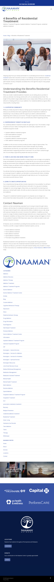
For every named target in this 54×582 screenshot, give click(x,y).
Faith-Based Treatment (9, 328)
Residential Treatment (9, 417)
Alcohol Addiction (7, 289)
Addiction (5, 274)
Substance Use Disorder (9, 423)
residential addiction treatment (11, 413)
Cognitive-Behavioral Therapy (11, 305)
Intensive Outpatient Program (11, 344)
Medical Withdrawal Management (12, 369)
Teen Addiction (7, 426)
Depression (6, 309)
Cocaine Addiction (8, 302)
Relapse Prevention (8, 410)
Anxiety (5, 296)
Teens (5, 429)
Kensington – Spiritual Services (11, 359)
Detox (4, 312)
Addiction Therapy (8, 280)
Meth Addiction (7, 385)
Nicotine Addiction (8, 388)
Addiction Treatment (8, 283)
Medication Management (9, 372)
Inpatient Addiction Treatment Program (30, 24)
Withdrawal (6, 436)
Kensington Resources (9, 363)
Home (4, 35)
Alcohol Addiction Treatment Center (12, 293)
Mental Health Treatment (10, 382)
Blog (9, 35)
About (4, 446)
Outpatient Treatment (9, 398)
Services (5, 450)
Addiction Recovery (8, 277)
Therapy (5, 433)
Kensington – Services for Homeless (12, 356)
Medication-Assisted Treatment (11, 375)
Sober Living (6, 420)
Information (6, 337)
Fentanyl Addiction (8, 331)
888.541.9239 (47, 247)
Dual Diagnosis (7, 324)
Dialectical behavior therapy (10, 315)
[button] (51, 9)
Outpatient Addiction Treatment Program (14, 394)
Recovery (5, 407)
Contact (5, 456)
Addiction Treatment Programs (11, 24)
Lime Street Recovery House (10, 366)
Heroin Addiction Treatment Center (12, 334)
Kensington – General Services (11, 350)
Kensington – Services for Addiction (12, 353)
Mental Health (7, 378)
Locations (5, 453)
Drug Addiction (7, 318)
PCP (4, 401)
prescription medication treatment (12, 404)
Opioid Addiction (7, 391)
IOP (4, 347)
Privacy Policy (6, 579)
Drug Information (8, 321)
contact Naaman (37, 247)
